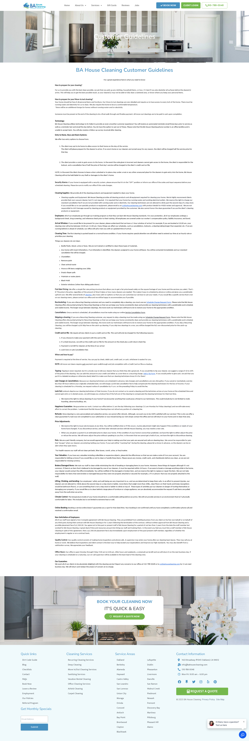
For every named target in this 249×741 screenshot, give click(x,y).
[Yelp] (208, 682)
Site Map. (220, 699)
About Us (79, 5)
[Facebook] (179, 682)
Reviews (125, 5)
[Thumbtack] (186, 682)
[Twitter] (194, 682)
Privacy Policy (208, 699)
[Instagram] (201, 682)
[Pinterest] (215, 682)
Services (95, 5)
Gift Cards (111, 5)
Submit (34, 727)
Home (67, 5)
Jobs (137, 5)
